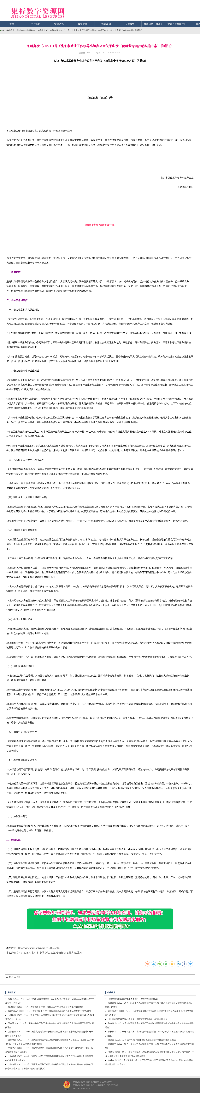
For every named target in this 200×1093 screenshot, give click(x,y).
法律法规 (59, 24)
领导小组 (44, 952)
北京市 (35, 952)
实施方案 (71, 952)
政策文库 (82, 24)
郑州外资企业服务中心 (27, 30)
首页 (12, 24)
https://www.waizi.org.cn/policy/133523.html (39, 948)
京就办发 (25, 952)
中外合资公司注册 (176, 24)
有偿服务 (129, 24)
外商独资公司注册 (153, 24)
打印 (11, 977)
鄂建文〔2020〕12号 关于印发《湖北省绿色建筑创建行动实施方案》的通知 (142, 1040)
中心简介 (35, 24)
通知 (79, 952)
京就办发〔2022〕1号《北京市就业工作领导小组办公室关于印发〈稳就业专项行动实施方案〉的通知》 (96, 30)
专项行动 (61, 952)
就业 (52, 952)
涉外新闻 (106, 24)
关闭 (18, 977)
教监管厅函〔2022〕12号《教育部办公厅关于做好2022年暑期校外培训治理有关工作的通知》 (50, 1011)
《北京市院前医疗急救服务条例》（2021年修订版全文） (133, 999)
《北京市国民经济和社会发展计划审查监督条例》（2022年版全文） (138, 1019)
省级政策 (43, 30)
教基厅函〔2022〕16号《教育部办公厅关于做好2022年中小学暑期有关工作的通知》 (46, 1007)
